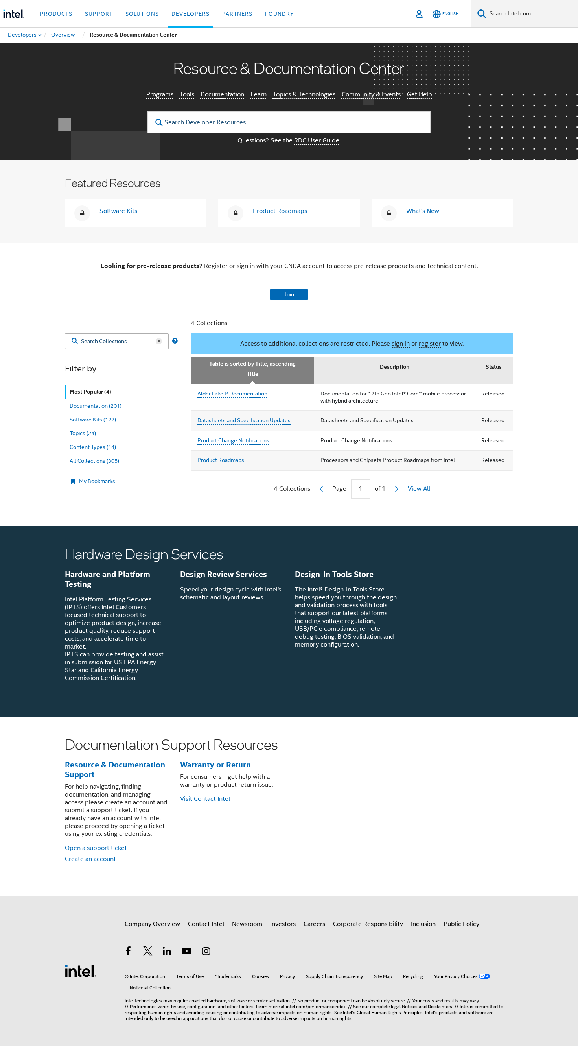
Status (494, 367)
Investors (283, 924)
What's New (422, 211)
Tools (187, 94)
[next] (396, 488)
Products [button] (56, 13)
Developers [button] (190, 13)
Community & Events (371, 94)
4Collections (292, 489)
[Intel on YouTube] (186, 952)
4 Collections (209, 323)
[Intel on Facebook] (128, 952)
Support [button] (99, 13)
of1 (380, 489)
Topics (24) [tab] (83, 433)
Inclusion (423, 924)
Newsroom (247, 924)
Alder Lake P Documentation (232, 393)
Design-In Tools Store (334, 574)
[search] (159, 122)
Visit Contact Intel (205, 799)
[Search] (75, 341)
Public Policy (461, 924)
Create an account (90, 859)
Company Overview (152, 924)
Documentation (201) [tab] (95, 405)
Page (339, 489)
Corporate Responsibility (368, 924)
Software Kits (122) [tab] (93, 419)
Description (394, 367)
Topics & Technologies (304, 94)
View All (419, 489)
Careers (314, 924)
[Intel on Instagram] (206, 952)
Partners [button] (237, 13)
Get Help (419, 94)
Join (289, 294)
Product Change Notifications (233, 440)
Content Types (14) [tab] (93, 447)
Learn (258, 94)
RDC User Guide (316, 140)
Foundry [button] (279, 13)
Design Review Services (223, 574)
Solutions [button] (142, 13)
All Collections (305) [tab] (94, 460)
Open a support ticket (96, 848)
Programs (159, 94)
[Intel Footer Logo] (80, 970)
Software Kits (118, 211)
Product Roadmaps (280, 211)
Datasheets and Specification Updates (244, 420)
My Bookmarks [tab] (97, 481)
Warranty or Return (215, 764)
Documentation (222, 94)
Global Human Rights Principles (390, 1012)
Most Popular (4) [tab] (90, 391)
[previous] (321, 488)
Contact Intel (206, 924)
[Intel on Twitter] (148, 952)
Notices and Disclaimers (427, 1006)
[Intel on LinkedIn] (167, 952)
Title (252, 374)
